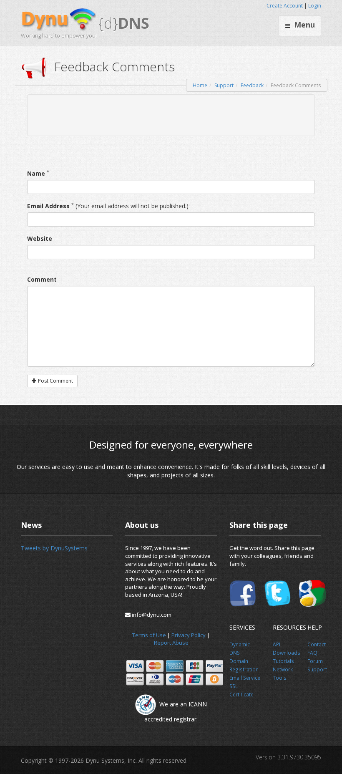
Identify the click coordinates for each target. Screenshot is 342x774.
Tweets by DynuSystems (54, 548)
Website (39, 238)
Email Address (48, 206)
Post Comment (55, 380)
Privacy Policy (188, 635)
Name (36, 173)
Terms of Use (149, 635)
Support (224, 85)
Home (200, 85)
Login (314, 5)
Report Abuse (171, 642)
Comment (42, 279)
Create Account (285, 5)
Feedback (252, 85)
